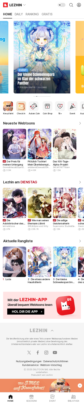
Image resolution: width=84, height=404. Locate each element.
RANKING (32, 14)
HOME (7, 14)
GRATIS (47, 14)
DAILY (19, 14)
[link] (78, 123)
